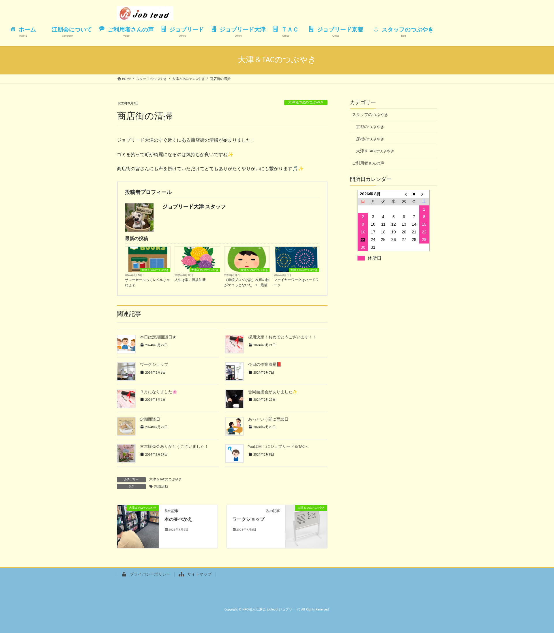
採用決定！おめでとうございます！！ (282, 337)
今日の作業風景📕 (264, 365)
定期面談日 (150, 419)
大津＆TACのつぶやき (306, 102)
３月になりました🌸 (158, 392)
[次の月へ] (424, 194)
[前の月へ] (404, 194)
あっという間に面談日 (268, 419)
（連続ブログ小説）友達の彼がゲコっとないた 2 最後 (246, 282)
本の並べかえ (178, 519)
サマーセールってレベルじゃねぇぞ (147, 282)
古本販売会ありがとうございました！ (174, 447)
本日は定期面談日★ (158, 337)
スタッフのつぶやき (370, 115)
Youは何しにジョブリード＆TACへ (278, 447)
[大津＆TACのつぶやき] (138, 526)
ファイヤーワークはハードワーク (296, 282)
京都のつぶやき (370, 127)
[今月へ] (414, 194)
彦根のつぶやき (370, 139)
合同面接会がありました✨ (272, 392)
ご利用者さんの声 (368, 163)
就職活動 (161, 486)
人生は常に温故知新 (190, 280)
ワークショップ (154, 365)
